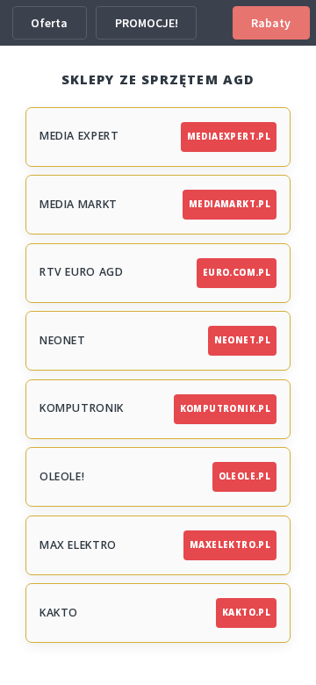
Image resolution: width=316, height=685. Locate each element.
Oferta (49, 23)
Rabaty (271, 23)
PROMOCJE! (146, 23)
